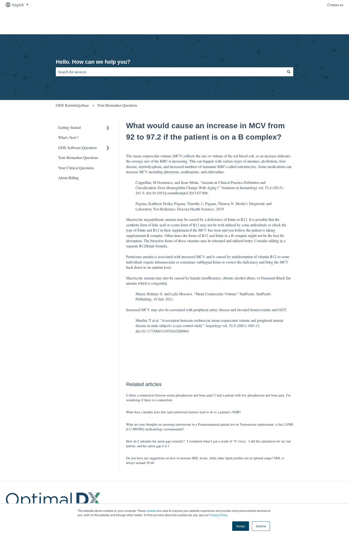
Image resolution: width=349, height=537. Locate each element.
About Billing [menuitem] (68, 177)
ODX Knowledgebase (72, 105)
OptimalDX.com (326, 21)
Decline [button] (261, 526)
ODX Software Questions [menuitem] (77, 147)
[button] (108, 128)
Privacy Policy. (218, 515)
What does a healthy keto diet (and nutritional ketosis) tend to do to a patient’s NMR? (183, 412)
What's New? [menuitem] (68, 137)
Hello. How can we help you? (93, 62)
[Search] (288, 71)
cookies (151, 511)
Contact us (335, 4)
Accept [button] (240, 526)
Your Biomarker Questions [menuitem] (78, 157)
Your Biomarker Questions (117, 105)
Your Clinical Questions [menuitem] (76, 167)
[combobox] (170, 71)
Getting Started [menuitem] (69, 127)
